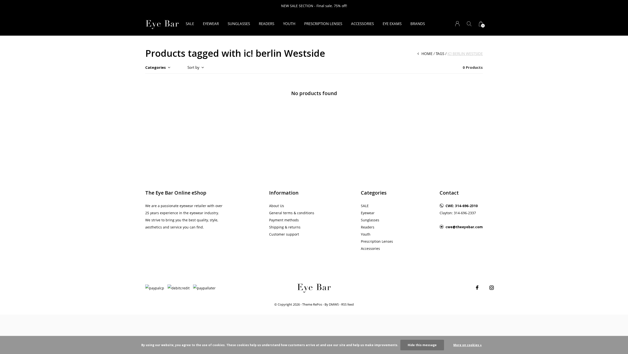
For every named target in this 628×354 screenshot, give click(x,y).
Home (426, 53)
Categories (155, 67)
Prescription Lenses (323, 23)
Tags (440, 53)
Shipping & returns (285, 227)
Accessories (362, 23)
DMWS (334, 304)
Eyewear (211, 23)
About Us (276, 205)
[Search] (469, 24)
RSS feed (347, 304)
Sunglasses (239, 23)
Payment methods (284, 220)
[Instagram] (491, 287)
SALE (190, 23)
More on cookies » (467, 345)
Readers (266, 23)
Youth (289, 23)
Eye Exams (392, 23)
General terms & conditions (291, 213)
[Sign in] (457, 24)
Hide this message (422, 345)
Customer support (284, 234)
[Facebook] (477, 287)
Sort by (193, 67)
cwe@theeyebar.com (464, 227)
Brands (417, 23)
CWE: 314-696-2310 (461, 205)
